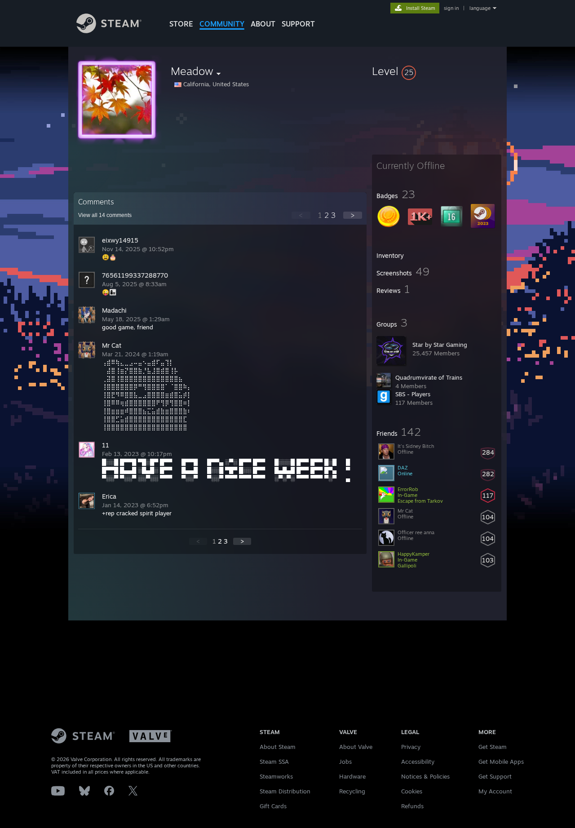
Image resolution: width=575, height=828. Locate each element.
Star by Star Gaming (439, 344)
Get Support (495, 776)
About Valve (355, 746)
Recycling (352, 791)
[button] (436, 71)
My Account (495, 791)
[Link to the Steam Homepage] (109, 31)
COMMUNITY (221, 23)
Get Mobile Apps (501, 761)
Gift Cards (273, 806)
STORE (181, 23)
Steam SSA (274, 761)
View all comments (105, 215)
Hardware (352, 776)
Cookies (411, 791)
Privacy (410, 746)
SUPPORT (298, 23)
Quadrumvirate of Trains (428, 377)
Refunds (412, 806)
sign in (451, 8)
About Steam (278, 746)
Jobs (345, 761)
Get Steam (492, 746)
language (480, 8)
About (263, 23)
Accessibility (417, 761)
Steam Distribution (285, 791)
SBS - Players (412, 394)
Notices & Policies (425, 776)
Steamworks (276, 776)
